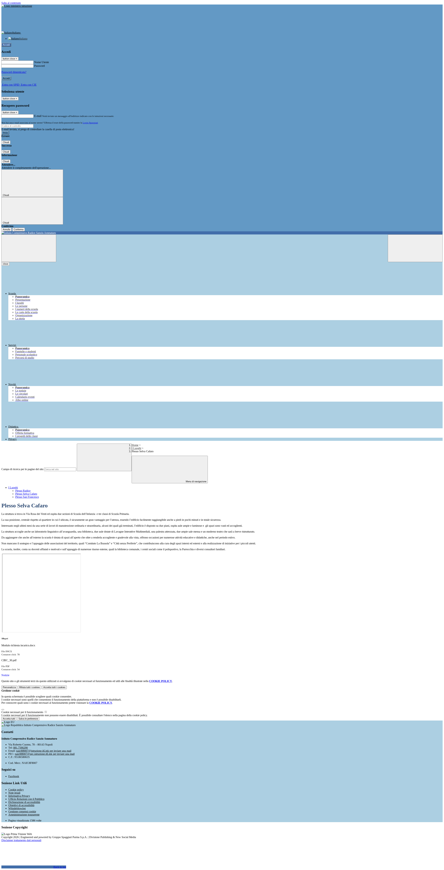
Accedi (6, 45)
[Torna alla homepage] (222, 232)
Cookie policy (16, 789)
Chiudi (6, 142)
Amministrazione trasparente (24, 814)
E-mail (37, 115)
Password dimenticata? (13, 72)
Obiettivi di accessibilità (21, 805)
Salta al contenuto (11, 2)
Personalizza (9, 687)
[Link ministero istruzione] (16, 6)
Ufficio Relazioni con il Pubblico (26, 799)
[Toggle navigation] (28, 248)
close (5, 264)
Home (135, 445)
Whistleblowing (17, 808)
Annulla (6, 229)
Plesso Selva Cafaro (26, 493)
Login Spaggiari (90, 122)
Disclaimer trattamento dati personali (21, 840)
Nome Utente (41, 62)
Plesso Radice (23, 490)
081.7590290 (20, 747)
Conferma (18, 229)
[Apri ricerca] (415, 248)
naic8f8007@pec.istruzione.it (45, 753)
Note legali (14, 792)
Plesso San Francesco (27, 496)
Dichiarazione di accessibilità (24, 802)
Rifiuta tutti (29, 687)
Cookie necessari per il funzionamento (22, 712)
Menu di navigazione (195, 481)
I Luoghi (136, 448)
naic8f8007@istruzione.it (43, 750)
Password (39, 65)
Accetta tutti (54, 687)
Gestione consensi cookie (22, 811)
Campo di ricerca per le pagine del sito (22, 469)
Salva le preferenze (28, 718)
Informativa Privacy (19, 795)
